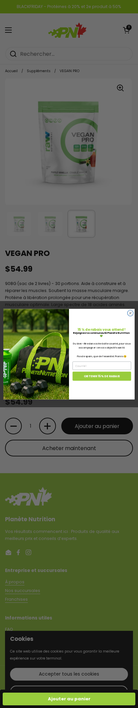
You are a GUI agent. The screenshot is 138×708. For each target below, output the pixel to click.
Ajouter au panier (69, 699)
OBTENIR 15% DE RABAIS (102, 376)
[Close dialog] (130, 313)
